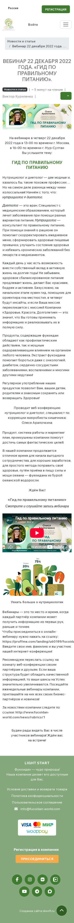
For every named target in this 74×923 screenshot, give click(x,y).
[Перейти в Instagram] (30, 879)
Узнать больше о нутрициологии (37, 602)
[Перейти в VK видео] (55, 879)
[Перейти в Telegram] (37, 891)
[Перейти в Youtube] (24, 891)
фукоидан (50, 335)
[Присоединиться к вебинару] (37, 115)
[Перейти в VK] (42, 879)
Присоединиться (37, 859)
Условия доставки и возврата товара (37, 789)
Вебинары (10, 612)
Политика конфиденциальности (37, 796)
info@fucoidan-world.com (40, 809)
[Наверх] (62, 911)
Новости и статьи (21, 41)
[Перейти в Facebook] (17, 879)
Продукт (9, 432)
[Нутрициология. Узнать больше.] (37, 578)
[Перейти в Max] (50, 891)
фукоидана (38, 475)
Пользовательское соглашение (37, 802)
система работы (31, 432)
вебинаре (22, 138)
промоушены (22, 437)
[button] (66, 96)
